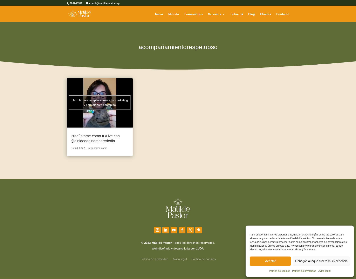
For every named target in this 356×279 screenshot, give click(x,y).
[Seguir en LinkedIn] (165, 230)
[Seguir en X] (190, 230)
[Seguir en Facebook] (182, 230)
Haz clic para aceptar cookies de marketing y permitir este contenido (100, 102)
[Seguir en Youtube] (174, 230)
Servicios (214, 14)
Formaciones (193, 14)
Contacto (282, 14)
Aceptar (270, 261)
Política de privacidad (304, 271)
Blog (251, 14)
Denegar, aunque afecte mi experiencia (321, 261)
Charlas (265, 14)
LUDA (200, 248)
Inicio (159, 14)
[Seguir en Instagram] (157, 230)
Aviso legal (324, 271)
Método (173, 14)
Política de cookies (279, 271)
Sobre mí (237, 14)
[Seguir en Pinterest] (198, 230)
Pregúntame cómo (97, 148)
